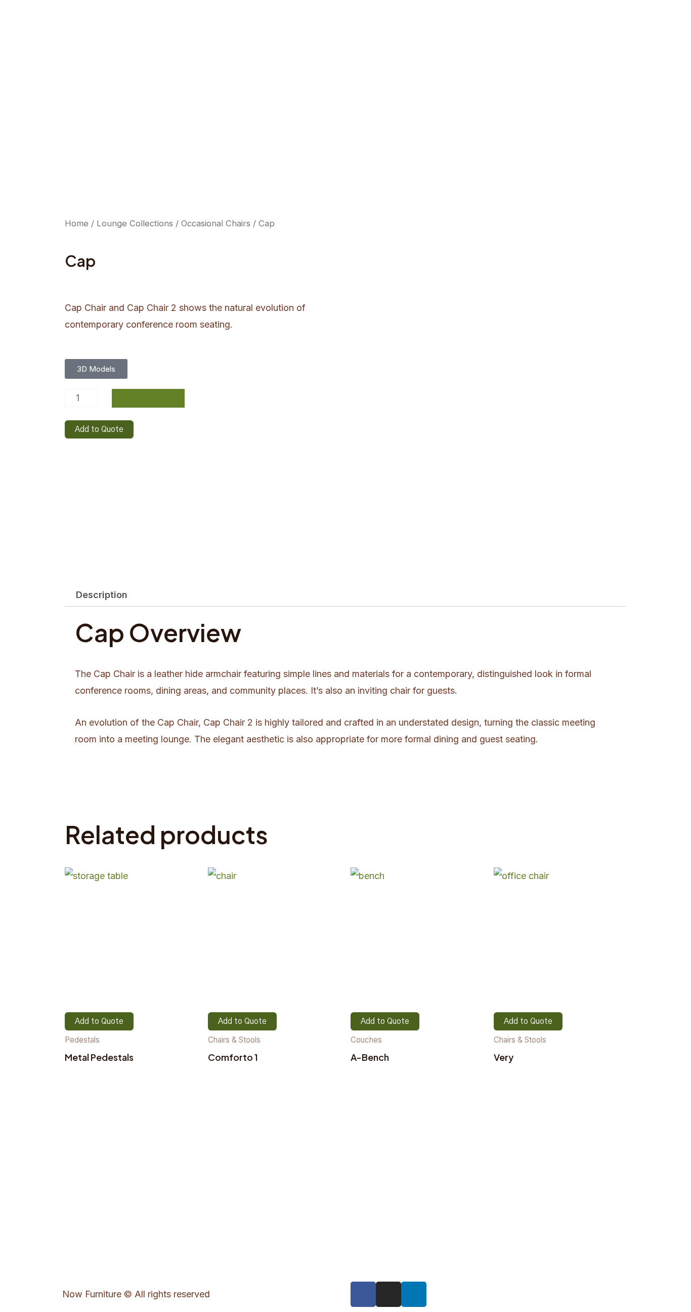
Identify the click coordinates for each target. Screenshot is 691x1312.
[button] (96, 369)
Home (77, 223)
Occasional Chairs (215, 223)
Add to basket (148, 398)
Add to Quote (99, 429)
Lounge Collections (135, 223)
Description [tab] (101, 594)
